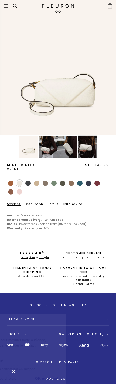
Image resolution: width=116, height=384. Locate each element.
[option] (58, 67)
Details (53, 204)
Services (14, 204)
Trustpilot (28, 257)
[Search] (18, 6)
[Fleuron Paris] (58, 6)
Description (34, 204)
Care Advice (72, 204)
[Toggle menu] (6, 6)
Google (44, 257)
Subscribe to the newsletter (58, 305)
